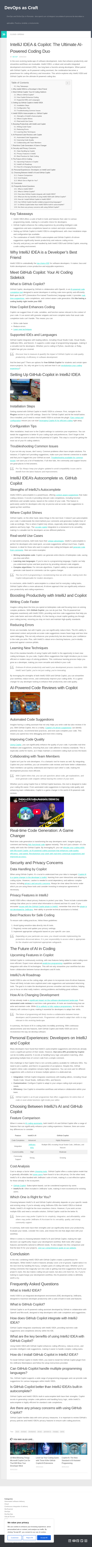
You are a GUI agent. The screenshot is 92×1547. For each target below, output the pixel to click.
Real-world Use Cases (25, 121)
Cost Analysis (22, 178)
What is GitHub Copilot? (25, 95)
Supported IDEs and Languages (28, 100)
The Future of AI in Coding (22, 159)
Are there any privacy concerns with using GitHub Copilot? (38, 207)
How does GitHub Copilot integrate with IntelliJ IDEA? (37, 194)
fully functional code (36, 845)
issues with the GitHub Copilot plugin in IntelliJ (38, 906)
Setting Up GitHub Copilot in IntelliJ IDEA (28, 103)
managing (55, 1431)
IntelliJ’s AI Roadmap (24, 164)
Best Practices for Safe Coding (28, 156)
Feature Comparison (25, 175)
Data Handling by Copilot (26, 151)
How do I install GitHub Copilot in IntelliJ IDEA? (34, 199)
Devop (15, 57)
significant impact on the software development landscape (54, 1000)
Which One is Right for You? (28, 180)
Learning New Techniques (26, 132)
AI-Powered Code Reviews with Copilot (27, 135)
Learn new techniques (22, 329)
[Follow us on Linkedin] (69, 1540)
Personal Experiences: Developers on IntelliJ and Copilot (34, 170)
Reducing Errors (23, 129)
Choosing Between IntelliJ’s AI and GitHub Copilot (32, 173)
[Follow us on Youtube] (73, 1540)
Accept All (44, 1538)
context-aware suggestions (67, 495)
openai (62, 1431)
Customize (15, 1538)
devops (40, 1431)
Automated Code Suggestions (27, 137)
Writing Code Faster (24, 127)
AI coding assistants (33, 1123)
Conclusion (18, 183)
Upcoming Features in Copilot (27, 162)
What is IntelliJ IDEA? (25, 189)
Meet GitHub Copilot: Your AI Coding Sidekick (29, 92)
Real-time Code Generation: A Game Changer (30, 145)
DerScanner (8, 1509)
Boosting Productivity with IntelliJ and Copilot (29, 124)
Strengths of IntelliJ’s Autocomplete (29, 116)
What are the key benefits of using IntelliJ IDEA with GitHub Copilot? (42, 197)
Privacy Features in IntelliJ (26, 154)
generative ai (47, 1431)
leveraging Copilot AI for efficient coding (56, 421)
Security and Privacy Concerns (24, 148)
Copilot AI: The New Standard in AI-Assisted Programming (71, 1460)
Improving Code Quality (25, 140)
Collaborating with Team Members (29, 142)
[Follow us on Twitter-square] (81, 1540)
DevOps (7, 1511)
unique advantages (56, 541)
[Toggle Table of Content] (66, 83)
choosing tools (41, 1171)
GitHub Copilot (19, 1186)
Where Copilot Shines (24, 119)
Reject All (29, 1538)
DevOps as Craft (21, 7)
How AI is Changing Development (29, 167)
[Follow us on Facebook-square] (77, 1540)
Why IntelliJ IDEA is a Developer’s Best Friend (30, 89)
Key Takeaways (22, 86)
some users (38, 1174)
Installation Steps (23, 105)
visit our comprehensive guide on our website (57, 1248)
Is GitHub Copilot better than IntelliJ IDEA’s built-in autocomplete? (41, 204)
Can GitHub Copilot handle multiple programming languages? (40, 202)
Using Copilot (15, 745)
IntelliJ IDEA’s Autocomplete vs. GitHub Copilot (30, 113)
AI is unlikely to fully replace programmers (54, 1006)
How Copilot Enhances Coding (28, 97)
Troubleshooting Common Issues (29, 110)
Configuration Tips (23, 108)
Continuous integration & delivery (16, 1506)
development (32, 1431)
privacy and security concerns (37, 883)
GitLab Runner (9, 1516)
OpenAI (21, 34)
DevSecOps (8, 1514)
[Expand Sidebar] (4, 34)
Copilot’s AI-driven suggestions (58, 728)
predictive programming (52, 963)
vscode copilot (41, 527)
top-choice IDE (43, 263)
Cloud (13, 34)
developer (23, 1431)
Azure (17, 1431)
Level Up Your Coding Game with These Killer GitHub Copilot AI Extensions (47, 1460)
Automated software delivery (14, 1501)
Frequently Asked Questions (24, 186)
